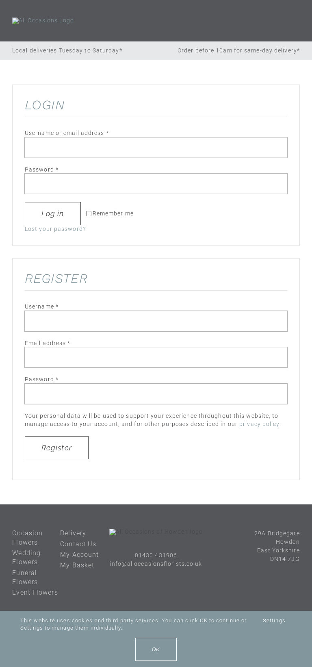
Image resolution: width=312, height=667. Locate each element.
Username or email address (67, 133)
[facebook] (148, 578)
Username (41, 306)
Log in (52, 213)
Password (41, 169)
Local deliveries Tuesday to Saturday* (67, 50)
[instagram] (163, 578)
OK (156, 649)
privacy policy (259, 424)
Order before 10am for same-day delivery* (239, 50)
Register (56, 447)
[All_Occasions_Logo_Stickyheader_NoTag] (43, 20)
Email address (48, 343)
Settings (275, 620)
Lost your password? (55, 229)
